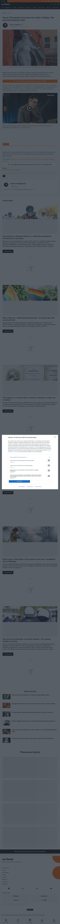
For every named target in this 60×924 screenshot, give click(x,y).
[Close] (55, 437)
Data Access (30, 486)
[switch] (48, 460)
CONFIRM (19, 481)
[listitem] (30, 457)
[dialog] (30, 462)
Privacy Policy (38, 486)
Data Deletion (22, 486)
